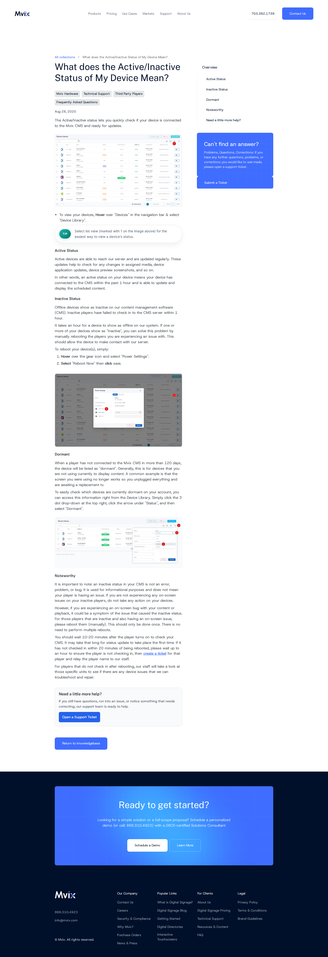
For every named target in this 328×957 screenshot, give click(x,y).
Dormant (212, 99)
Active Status (216, 79)
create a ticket (154, 653)
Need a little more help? (223, 120)
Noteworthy (215, 110)
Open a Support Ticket (79, 717)
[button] (94, 13)
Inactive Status (217, 89)
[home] (22, 13)
